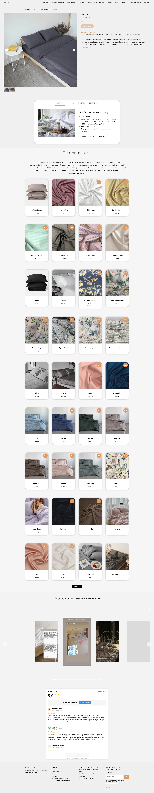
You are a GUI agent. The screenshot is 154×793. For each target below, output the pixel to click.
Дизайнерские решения (75, 2)
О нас (117, 2)
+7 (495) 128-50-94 (92, 767)
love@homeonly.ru (89, 774)
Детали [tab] (60, 103)
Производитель (57, 771)
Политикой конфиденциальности (114, 782)
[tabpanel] (77, 125)
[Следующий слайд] (74, 50)
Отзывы (109, 2)
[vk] (107, 787)
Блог (123, 2)
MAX (80, 771)
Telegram (95, 769)
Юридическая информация (61, 778)
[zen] (115, 787)
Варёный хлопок (45, 9)
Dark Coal (56, 9)
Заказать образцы (58, 2)
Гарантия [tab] (81, 103)
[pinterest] (109, 787)
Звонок (81, 769)
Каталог (45, 2)
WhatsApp (88, 769)
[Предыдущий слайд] (6, 50)
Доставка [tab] (93, 103)
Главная (27, 9)
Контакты (147, 2)
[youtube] (112, 787)
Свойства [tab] (70, 103)
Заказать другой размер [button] (88, 32)
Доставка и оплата (134, 2)
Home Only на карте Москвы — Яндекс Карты (77, 758)
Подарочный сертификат (95, 2)
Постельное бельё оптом (61, 780)
